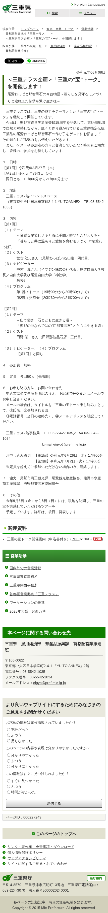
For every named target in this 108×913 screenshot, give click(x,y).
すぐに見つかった (25, 781)
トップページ (30, 29)
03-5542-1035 (34, 672)
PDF (75, 539)
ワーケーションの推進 (27, 603)
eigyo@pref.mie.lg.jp (49, 683)
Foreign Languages (89, 4)
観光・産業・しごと (60, 29)
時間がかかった (23, 792)
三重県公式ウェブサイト (17, 8)
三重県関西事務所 (24, 585)
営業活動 (87, 29)
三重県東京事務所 (24, 577)
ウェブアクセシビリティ (27, 858)
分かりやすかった (25, 755)
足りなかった (21, 741)
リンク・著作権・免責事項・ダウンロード (41, 847)
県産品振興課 (83, 46)
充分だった (20, 730)
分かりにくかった (25, 766)
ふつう (16, 735)
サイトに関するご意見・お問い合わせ (37, 864)
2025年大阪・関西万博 (28, 611)
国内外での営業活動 (25, 568)
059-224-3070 (14, 890)
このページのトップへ (56, 834)
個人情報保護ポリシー (25, 853)
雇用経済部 (57, 46)
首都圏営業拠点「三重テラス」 (27, 34)
